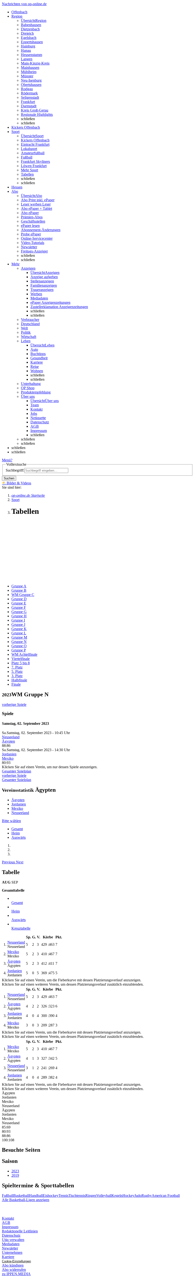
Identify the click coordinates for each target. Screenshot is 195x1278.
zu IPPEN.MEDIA (16, 1274)
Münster (27, 76)
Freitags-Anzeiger (34, 251)
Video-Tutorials (32, 243)
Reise (34, 367)
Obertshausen (31, 85)
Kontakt (36, 409)
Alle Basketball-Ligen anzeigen (25, 1200)
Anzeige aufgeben (44, 277)
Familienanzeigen (43, 285)
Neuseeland (11, 737)
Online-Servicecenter (37, 238)
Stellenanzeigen (42, 281)
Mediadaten (39, 298)
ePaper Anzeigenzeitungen (50, 302)
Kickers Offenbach (35, 140)
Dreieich (27, 33)
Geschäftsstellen (33, 221)
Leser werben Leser (36, 204)
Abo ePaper (30, 213)
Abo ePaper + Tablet (36, 208)
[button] (9, 862)
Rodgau (27, 89)
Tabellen (27, 174)
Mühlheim (28, 72)
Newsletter (29, 247)
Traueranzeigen (42, 290)
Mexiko (8, 758)
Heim (15, 833)
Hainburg (28, 46)
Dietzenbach (30, 29)
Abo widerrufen (14, 1270)
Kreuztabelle (20, 928)
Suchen (9, 478)
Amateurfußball (32, 153)
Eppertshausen (32, 42)
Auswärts (18, 837)
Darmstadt (28, 106)
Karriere (36, 362)
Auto (34, 349)
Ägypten (8, 741)
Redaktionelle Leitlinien (20, 1231)
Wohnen (36, 371)
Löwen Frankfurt (34, 166)
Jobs (33, 414)
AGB (34, 426)
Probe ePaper (31, 234)
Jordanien (9, 754)
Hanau (26, 50)
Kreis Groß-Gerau (34, 110)
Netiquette (38, 418)
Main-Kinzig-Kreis (35, 63)
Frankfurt (28, 102)
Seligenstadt (30, 97)
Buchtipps (38, 354)
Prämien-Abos (32, 217)
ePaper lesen (30, 226)
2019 (15, 1175)
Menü (6, 460)
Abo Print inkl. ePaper (37, 200)
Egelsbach (28, 38)
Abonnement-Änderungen (40, 230)
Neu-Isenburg (31, 80)
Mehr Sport (29, 170)
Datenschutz (39, 422)
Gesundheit (39, 358)
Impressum (38, 431)
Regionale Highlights (37, 114)
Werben (36, 294)
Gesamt (17, 829)
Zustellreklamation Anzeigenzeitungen (59, 307)
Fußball (26, 157)
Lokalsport (29, 149)
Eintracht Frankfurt (35, 144)
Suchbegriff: (15, 470)
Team (34, 405)
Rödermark (29, 93)
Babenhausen (31, 25)
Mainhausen (30, 68)
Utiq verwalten (13, 1240)
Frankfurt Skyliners (35, 161)
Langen (26, 59)
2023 (15, 1171)
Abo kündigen (13, 1265)
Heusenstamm (31, 55)
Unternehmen (12, 1252)
